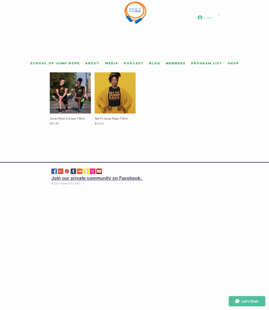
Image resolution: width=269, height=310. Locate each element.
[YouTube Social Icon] (99, 171)
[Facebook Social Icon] (54, 171)
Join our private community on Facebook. (97, 178)
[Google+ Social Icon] (60, 171)
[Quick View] (70, 93)
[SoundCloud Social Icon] (80, 171)
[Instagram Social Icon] (92, 171)
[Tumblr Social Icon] (73, 171)
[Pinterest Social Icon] (67, 171)
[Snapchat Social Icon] (86, 171)
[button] (218, 14)
